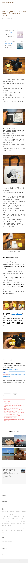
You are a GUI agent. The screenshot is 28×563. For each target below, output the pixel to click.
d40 (13, 521)
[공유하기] (8, 395)
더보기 (3, 532)
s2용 (3, 530)
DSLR (8, 518)
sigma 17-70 (5, 511)
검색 (24, 541)
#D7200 (4, 525)
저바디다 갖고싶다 (6, 521)
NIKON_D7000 (21, 523)
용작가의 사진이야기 (8, 2)
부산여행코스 (12, 514)
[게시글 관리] (10, 395)
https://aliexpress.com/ (10, 30)
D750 (3, 516)
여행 (24, 516)
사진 (13, 518)
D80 (18, 521)
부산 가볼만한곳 (5, 523)
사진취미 (24, 528)
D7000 (13, 530)
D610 (8, 516)
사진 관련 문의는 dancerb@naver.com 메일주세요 (10, 472)
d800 (10, 525)
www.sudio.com (17, 314)
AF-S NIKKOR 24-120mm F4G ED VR (11, 528)
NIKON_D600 (21, 530)
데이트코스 (4, 514)
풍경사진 (19, 511)
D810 (3, 518)
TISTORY (14, 561)
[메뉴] (26, 2)
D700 (24, 511)
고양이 (8, 530)
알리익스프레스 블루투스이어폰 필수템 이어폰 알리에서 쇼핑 (9, 32)
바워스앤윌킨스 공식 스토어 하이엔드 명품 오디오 (9, 44)
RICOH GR (19, 514)
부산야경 (12, 511)
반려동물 (23, 521)
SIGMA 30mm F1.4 (16, 516)
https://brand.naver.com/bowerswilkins (12, 41)
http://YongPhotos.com (12, 369)
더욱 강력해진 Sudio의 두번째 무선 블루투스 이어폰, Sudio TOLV (11, 405)
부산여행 (13, 523)
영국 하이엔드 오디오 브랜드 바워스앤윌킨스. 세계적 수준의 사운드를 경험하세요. (9, 46)
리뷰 (5, 401)
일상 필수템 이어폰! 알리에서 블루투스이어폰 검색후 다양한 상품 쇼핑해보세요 (9, 35)
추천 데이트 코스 (20, 518)
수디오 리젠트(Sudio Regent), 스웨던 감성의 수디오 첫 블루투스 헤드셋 (11, 419)
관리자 (19, 561)
